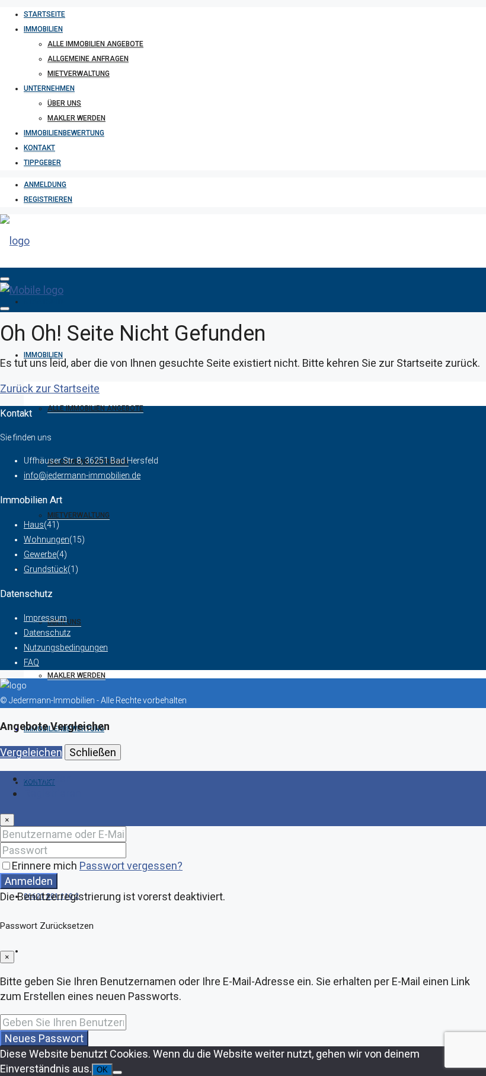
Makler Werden (76, 118)
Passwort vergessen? (131, 865)
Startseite (44, 14)
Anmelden (29, 881)
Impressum (45, 618)
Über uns (64, 103)
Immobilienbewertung (64, 133)
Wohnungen (46, 539)
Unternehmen (49, 88)
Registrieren (48, 199)
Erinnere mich (45, 865)
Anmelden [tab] (48, 778)
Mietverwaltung (78, 73)
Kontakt (39, 148)
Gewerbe (40, 554)
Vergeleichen (31, 752)
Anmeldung (45, 184)
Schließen (92, 752)
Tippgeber (42, 162)
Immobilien (43, 29)
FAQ (31, 662)
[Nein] (117, 1072)
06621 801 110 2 (51, 896)
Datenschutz (47, 632)
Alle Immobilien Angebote (95, 44)
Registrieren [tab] (52, 793)
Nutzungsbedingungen (66, 647)
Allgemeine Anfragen (88, 59)
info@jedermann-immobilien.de (82, 475)
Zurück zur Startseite (50, 388)
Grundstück (46, 569)
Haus (34, 524)
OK (102, 1069)
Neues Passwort (44, 1038)
